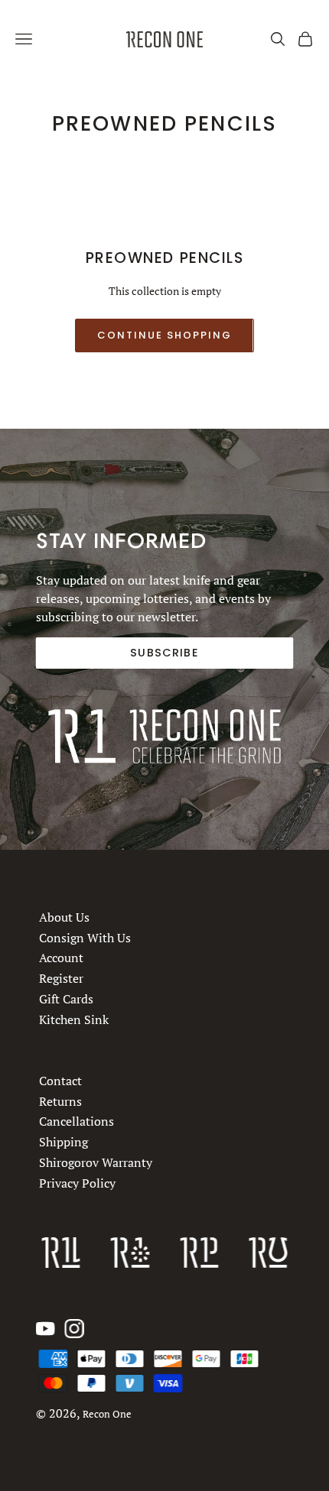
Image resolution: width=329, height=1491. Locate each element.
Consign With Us (85, 937)
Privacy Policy (77, 1182)
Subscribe (164, 652)
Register (61, 979)
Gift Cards (66, 998)
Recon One (107, 1414)
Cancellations (76, 1121)
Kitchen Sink (74, 1019)
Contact (60, 1080)
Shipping (63, 1141)
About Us (64, 917)
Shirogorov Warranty (95, 1162)
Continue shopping (164, 335)
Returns (60, 1100)
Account (61, 958)
